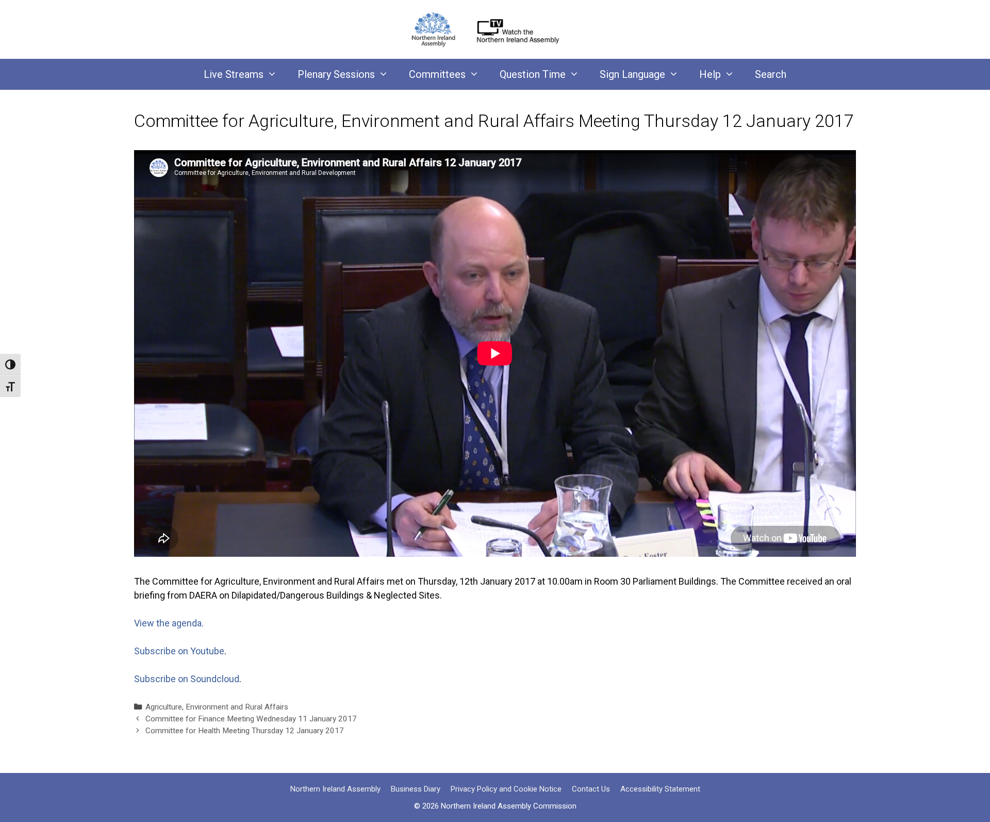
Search (770, 74)
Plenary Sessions (336, 74)
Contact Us (591, 789)
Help (710, 74)
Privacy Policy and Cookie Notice (506, 789)
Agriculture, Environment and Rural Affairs (216, 707)
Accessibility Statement (660, 789)
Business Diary (415, 789)
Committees (437, 74)
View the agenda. (169, 623)
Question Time (533, 74)
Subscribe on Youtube (179, 651)
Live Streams (233, 74)
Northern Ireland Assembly (335, 789)
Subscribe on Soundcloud (186, 678)
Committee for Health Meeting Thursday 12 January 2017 (244, 730)
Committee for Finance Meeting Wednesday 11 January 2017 (251, 718)
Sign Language (632, 74)
